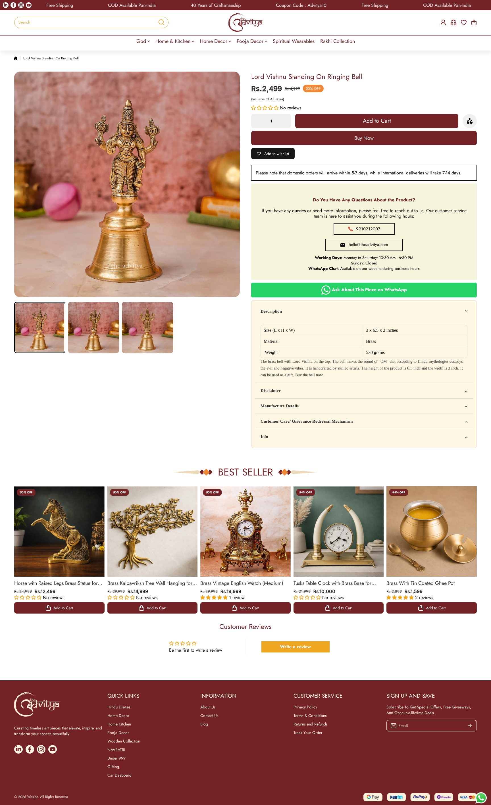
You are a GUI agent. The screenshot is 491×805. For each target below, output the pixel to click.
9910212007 (368, 229)
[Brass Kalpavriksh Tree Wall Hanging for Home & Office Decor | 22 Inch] (152, 531)
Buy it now (364, 138)
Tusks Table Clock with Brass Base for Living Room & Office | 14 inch (332, 583)
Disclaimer (271, 390)
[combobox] (91, 22)
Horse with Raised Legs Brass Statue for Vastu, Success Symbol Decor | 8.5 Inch (56, 583)
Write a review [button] (295, 646)
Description (271, 311)
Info (264, 436)
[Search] (161, 22)
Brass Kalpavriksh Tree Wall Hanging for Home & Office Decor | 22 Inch (149, 583)
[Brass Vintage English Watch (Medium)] (245, 531)
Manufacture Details (280, 406)
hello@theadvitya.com (368, 244)
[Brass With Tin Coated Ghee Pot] (431, 531)
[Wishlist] (464, 22)
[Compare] (453, 22)
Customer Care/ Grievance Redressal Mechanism (307, 421)
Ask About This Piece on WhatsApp (368, 289)
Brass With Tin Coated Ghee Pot (420, 583)
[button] (474, 22)
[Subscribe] (470, 725)
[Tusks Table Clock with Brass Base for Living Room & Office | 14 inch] (339, 531)
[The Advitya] (245, 22)
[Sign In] (443, 22)
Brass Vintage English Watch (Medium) (241, 583)
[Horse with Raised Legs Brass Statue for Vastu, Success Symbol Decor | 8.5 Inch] (59, 531)
